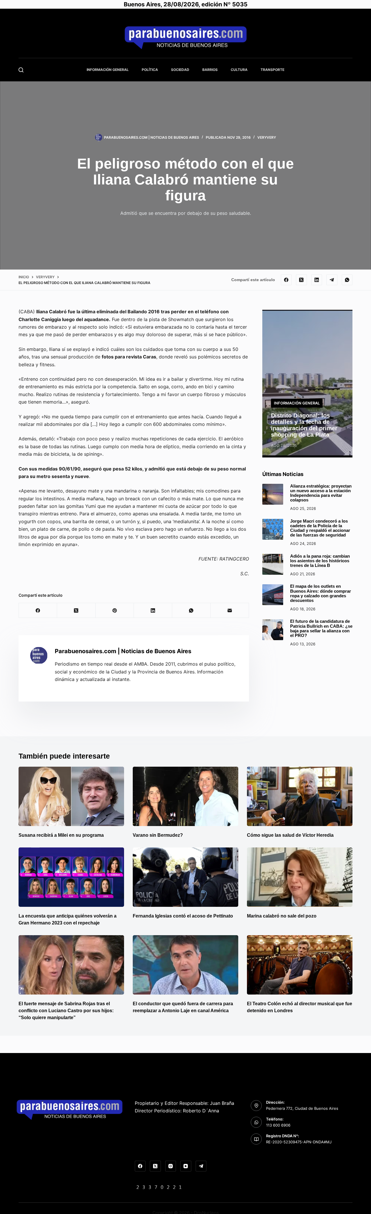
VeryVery (266, 137)
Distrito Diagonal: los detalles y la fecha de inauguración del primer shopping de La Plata (304, 425)
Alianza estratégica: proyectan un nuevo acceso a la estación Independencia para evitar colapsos (321, 493)
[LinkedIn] (316, 279)
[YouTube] (185, 1166)
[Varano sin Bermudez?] (185, 796)
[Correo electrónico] (230, 610)
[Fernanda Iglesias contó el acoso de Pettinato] (185, 877)
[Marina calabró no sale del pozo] (299, 877)
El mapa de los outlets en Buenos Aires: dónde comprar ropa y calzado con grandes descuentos (320, 593)
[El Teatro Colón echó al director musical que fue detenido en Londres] (299, 965)
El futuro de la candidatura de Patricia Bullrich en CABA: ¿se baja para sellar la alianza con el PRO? (321, 628)
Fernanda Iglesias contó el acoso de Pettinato (183, 915)
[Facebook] (286, 279)
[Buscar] (21, 69)
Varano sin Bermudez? (158, 835)
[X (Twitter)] (301, 279)
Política (150, 69)
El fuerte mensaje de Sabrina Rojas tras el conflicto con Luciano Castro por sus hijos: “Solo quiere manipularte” (66, 1010)
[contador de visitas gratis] (159, 1187)
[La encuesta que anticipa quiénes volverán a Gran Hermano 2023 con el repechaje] (71, 877)
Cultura (239, 69)
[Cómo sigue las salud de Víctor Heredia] (299, 796)
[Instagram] (170, 1166)
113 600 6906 (278, 1125)
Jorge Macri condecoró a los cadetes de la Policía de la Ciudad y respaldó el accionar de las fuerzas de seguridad (320, 528)
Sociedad (180, 69)
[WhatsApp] (347, 279)
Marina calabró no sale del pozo (282, 915)
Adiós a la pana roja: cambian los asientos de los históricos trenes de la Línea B (320, 561)
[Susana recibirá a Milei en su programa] (71, 796)
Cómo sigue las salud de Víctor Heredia (290, 835)
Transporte (272, 69)
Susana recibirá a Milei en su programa (61, 835)
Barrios (210, 69)
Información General (108, 69)
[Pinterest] (115, 610)
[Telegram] (331, 279)
